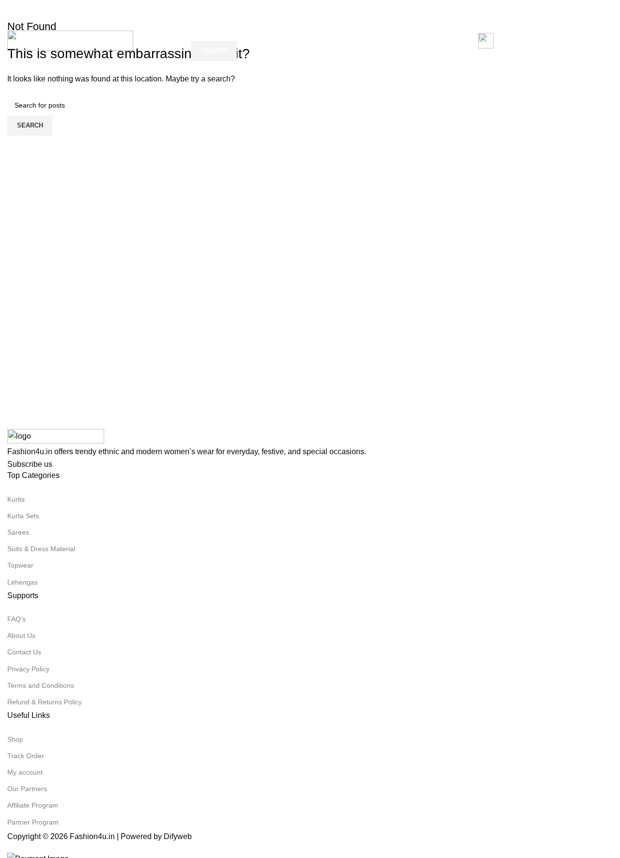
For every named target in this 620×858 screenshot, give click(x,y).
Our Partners (27, 789)
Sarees (18, 532)
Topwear (20, 565)
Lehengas (22, 582)
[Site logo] (70, 40)
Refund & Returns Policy (44, 702)
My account (25, 772)
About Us (21, 635)
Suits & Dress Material (41, 549)
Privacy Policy (28, 669)
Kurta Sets (23, 516)
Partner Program (33, 822)
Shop (15, 739)
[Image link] (55, 436)
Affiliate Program (32, 805)
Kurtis (16, 499)
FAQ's (16, 619)
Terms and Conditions (40, 685)
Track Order (25, 756)
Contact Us (24, 652)
